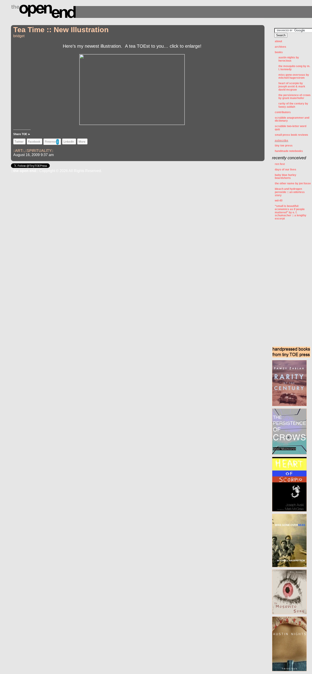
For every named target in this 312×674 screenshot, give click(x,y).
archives (280, 46)
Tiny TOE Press (284, 145)
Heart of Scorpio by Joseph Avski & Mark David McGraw (291, 86)
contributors (283, 112)
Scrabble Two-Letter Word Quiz (290, 128)
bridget (18, 36)
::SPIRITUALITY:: (39, 151)
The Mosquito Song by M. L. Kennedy (294, 68)
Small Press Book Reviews (291, 134)
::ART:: (18, 151)
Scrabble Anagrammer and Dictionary (292, 119)
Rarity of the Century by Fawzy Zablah (293, 105)
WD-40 (279, 200)
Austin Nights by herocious (288, 59)
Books (279, 52)
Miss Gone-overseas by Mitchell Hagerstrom (293, 76)
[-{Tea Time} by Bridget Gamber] (132, 123)
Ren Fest (280, 164)
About (278, 41)
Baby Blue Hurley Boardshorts (285, 176)
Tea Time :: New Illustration (61, 30)
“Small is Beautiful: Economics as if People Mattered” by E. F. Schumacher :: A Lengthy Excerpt (290, 212)
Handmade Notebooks (289, 151)
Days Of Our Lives (285, 169)
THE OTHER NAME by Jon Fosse (293, 183)
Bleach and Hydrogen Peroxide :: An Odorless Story (290, 192)
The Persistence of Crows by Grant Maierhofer (294, 97)
